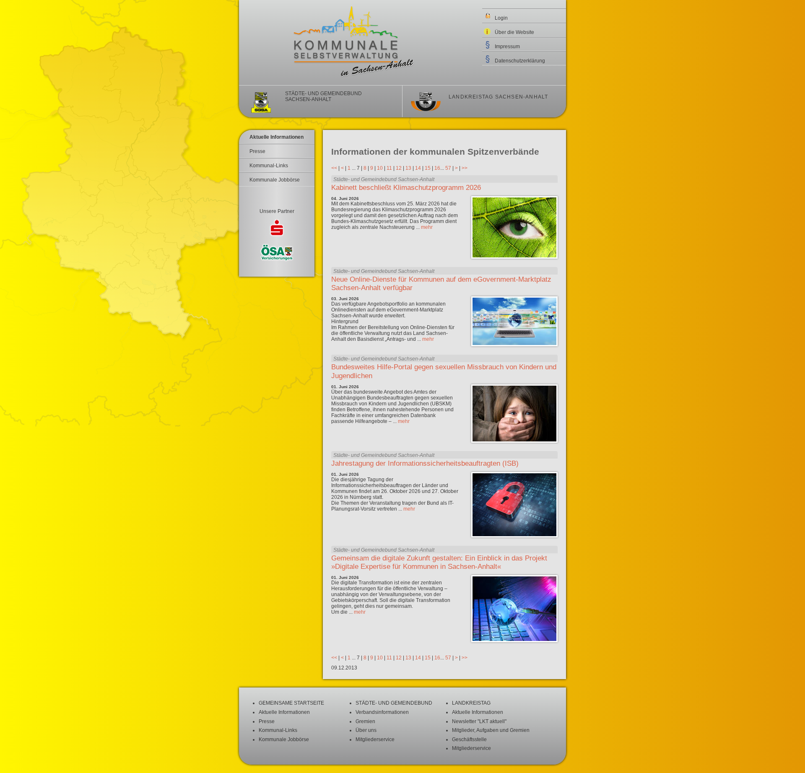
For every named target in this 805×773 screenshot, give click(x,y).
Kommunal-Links (268, 166)
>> (464, 168)
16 (437, 168)
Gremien (365, 721)
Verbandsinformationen (382, 712)
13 (408, 168)
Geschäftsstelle (469, 739)
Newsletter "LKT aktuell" (479, 721)
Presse (257, 151)
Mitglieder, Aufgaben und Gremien (491, 730)
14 (418, 168)
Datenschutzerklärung (520, 61)
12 (399, 168)
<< (334, 168)
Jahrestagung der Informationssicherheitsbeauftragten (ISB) (425, 463)
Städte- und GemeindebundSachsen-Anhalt (323, 96)
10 (380, 168)
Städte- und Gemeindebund (394, 703)
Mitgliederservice (375, 739)
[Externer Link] (276, 229)
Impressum (507, 46)
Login (501, 18)
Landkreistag (471, 703)
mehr (427, 227)
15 (428, 168)
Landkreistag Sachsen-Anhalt (498, 97)
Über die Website (514, 32)
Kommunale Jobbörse (274, 180)
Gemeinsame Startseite (291, 703)
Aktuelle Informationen (276, 137)
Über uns (366, 730)
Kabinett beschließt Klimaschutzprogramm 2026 (406, 188)
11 (389, 168)
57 (448, 168)
